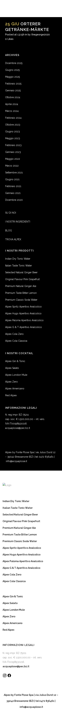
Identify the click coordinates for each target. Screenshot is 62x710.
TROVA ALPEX (13, 239)
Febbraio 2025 (13, 83)
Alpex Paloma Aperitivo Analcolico (24, 320)
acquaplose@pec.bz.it (17, 428)
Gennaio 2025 (13, 90)
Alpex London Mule (16, 374)
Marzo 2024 (12, 111)
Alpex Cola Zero (14, 334)
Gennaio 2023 (13, 152)
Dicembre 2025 (13, 63)
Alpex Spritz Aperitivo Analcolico (23, 306)
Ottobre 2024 (12, 97)
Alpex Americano (14, 388)
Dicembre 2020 (14, 200)
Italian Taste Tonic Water (18, 265)
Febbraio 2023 (13, 145)
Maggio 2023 (12, 138)
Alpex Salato (12, 368)
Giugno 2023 (12, 131)
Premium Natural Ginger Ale (20, 286)
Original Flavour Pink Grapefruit (22, 279)
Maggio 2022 (12, 158)
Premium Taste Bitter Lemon (21, 293)
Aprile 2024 (11, 104)
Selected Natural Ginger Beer (21, 272)
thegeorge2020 (40, 34)
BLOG (8, 230)
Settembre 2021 (14, 172)
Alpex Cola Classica (16, 340)
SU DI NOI (10, 212)
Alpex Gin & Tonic (15, 361)
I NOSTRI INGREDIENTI (17, 221)
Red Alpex (11, 395)
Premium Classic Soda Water (21, 299)
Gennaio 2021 (12, 193)
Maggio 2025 (12, 76)
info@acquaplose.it (16, 461)
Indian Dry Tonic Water (17, 258)
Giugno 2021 (12, 179)
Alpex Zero (11, 381)
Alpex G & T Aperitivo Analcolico (23, 327)
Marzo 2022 (12, 165)
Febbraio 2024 (13, 117)
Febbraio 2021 (13, 186)
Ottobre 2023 (12, 124)
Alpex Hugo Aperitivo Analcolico (23, 313)
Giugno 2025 (12, 70)
